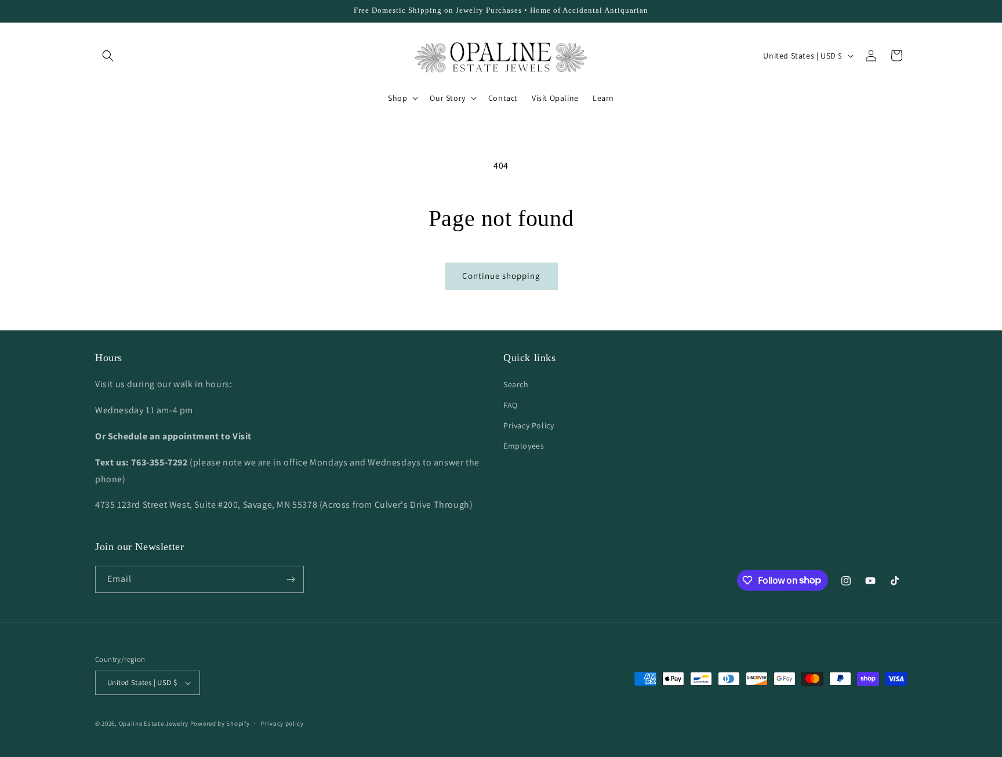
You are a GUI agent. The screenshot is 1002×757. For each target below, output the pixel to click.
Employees (523, 446)
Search (516, 384)
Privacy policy (282, 723)
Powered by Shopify (220, 723)
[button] (108, 55)
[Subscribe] (290, 579)
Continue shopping (501, 275)
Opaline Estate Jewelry (154, 723)
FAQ (510, 405)
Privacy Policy (528, 425)
